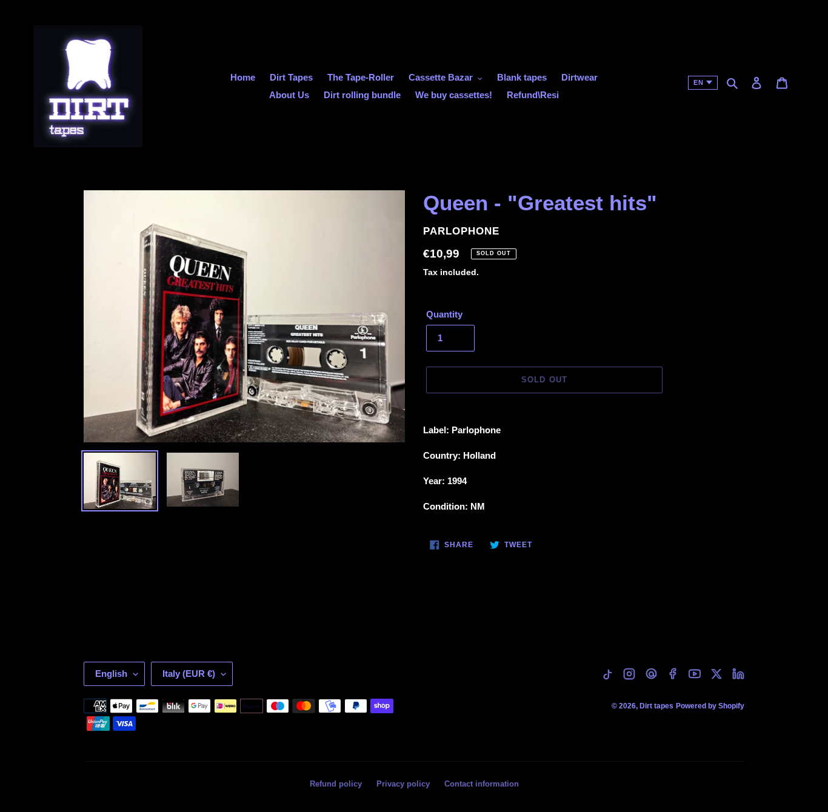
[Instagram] (629, 674)
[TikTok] (607, 674)
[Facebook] (673, 674)
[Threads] (651, 674)
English (111, 673)
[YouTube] (695, 674)
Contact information (481, 783)
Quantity (444, 314)
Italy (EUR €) (188, 673)
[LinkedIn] (738, 674)
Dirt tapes (656, 706)
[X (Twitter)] (716, 674)
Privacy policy (403, 783)
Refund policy (336, 783)
